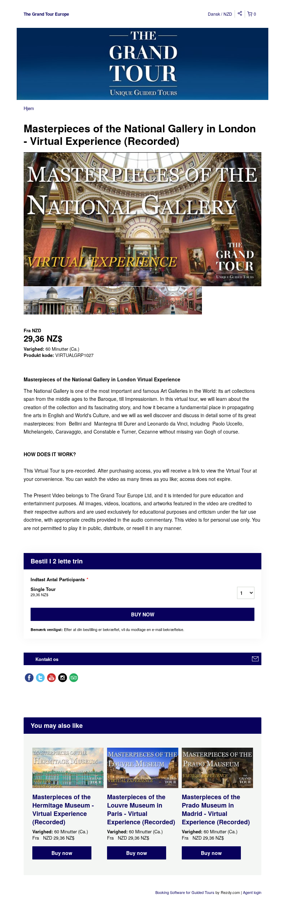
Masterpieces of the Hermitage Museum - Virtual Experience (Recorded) (63, 809)
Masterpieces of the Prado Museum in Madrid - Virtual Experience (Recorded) (216, 809)
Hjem (29, 108)
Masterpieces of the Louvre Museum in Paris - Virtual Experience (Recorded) (141, 809)
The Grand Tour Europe (46, 14)
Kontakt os (46, 659)
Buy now (142, 614)
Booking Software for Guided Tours (185, 892)
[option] (53, 300)
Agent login (252, 892)
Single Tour (43, 591)
